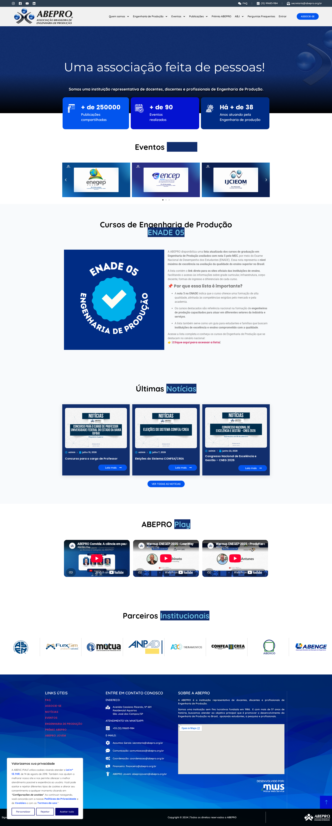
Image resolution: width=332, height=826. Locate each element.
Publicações (196, 16)
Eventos (176, 16)
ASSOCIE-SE (53, 706)
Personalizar (23, 811)
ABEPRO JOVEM (55, 735)
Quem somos (117, 16)
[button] (65, 180)
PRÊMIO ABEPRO (56, 729)
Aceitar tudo (67, 811)
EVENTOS (51, 718)
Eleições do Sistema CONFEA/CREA (159, 459)
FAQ (48, 700)
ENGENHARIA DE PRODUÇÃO (63, 724)
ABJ (237, 16)
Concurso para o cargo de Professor (91, 459)
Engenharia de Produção (148, 16)
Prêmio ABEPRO (221, 16)
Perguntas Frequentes (261, 16)
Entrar (283, 16)
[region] (45, 788)
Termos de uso (47, 803)
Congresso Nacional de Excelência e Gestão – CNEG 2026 (230, 458)
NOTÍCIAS (51, 712)
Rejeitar (45, 811)
